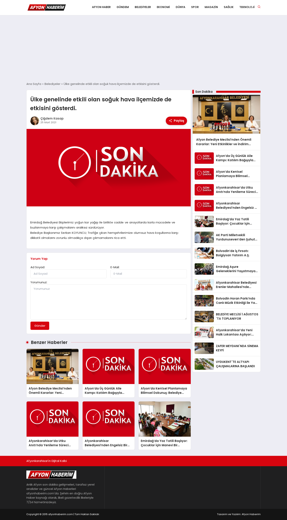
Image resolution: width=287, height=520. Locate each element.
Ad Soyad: (37, 267)
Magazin (211, 7)
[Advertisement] (143, 48)
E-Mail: (115, 267)
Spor (195, 7)
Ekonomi (163, 7)
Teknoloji (247, 7)
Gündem (123, 7)
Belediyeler (143, 7)
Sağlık (229, 7)
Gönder (39, 326)
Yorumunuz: (38, 282)
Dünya (180, 7)
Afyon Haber (101, 7)
